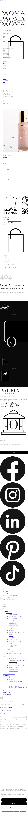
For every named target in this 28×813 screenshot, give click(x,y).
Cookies (5, 592)
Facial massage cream (6, 57)
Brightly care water (13, 625)
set (3, 100)
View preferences (14, 807)
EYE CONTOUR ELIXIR (14, 618)
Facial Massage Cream (7, 30)
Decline (14, 803)
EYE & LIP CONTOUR (14, 639)
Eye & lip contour (6, 54)
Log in (10, 707)
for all (4, 82)
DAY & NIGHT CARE (14, 637)
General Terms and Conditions (10, 595)
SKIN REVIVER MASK (14, 614)
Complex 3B (5, 61)
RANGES (8, 650)
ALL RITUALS (12, 658)
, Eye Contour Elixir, (6, 31)
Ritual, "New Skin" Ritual (7, 94)
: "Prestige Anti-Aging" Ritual (8, 91)
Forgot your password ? (5, 710)
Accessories (5, 65)
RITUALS (8, 656)
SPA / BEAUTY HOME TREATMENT (18, 688)
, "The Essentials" (5, 93)
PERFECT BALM (13, 624)
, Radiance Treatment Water (7, 37)
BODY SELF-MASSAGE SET (16, 667)
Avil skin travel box (13, 671)
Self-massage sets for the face (8, 98)
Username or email (6, 701)
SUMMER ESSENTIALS (8, 155)
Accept (14, 800)
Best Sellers (9, 613)
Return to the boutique (10, 267)
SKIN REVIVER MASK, (7, 28)
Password (4, 704)
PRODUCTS (6, 611)
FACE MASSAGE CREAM (15, 616)
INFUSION (11, 647)
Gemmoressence (6, 33)
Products (5, 18)
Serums (4, 51)
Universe (5, 157)
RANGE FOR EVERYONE (15, 653)
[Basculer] (9, 611)
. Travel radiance (6, 101)
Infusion (4, 68)
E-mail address (6, 716)
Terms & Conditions (7, 594)
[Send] (4, 224)
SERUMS (11, 636)
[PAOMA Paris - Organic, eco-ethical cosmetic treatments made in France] (12, 21)
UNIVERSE (6, 676)
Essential (4, 79)
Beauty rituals (6, 217)
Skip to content (3, 1)
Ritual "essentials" (13, 662)
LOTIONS (11, 634)
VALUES (8, 677)
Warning (5, 589)
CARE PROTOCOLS (14, 686)
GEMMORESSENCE (14, 620)
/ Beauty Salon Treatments (7, 179)
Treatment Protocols (6, 177)
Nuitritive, (4, 34)
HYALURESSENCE (13, 651)
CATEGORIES (9, 628)
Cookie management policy (7, 811)
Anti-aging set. (5, 104)
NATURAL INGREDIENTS (15, 681)
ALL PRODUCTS (13, 630)
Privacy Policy (17, 811)
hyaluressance (5, 80)
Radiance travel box (13, 669)
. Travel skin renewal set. (7, 103)
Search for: (5, 222)
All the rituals (5, 90)
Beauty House (6, 219)
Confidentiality (6, 591)
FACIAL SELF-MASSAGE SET (16, 665)
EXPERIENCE (9, 684)
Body (4, 63)
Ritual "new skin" (13, 663)
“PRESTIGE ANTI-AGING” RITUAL (17, 660)
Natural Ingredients (6, 169)
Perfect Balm (5, 36)
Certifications (23, 811)
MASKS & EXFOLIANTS (15, 641)
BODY (10, 643)
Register (2, 733)
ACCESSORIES (13, 645)
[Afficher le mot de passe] (23, 704)
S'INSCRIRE (14, 452)
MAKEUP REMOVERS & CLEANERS (18, 632)
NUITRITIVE (12, 622)
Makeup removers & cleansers (8, 48)
